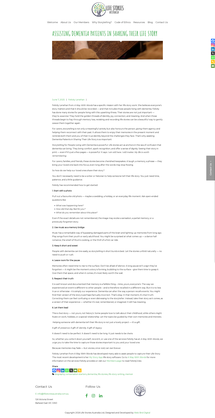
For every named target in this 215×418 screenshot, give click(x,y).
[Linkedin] (63, 370)
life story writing (116, 374)
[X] (71, 370)
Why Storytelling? (102, 22)
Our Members (81, 22)
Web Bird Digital (142, 413)
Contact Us (162, 22)
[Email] (75, 370)
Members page (114, 361)
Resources (139, 22)
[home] (107, 16)
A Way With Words (137, 357)
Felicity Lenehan (76, 100)
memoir (129, 374)
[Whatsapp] (67, 370)
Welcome (52, 22)
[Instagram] (58, 370)
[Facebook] (54, 370)
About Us (66, 22)
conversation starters (76, 374)
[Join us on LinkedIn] (100, 395)
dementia (92, 374)
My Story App (96, 357)
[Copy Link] (79, 370)
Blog (150, 22)
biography (60, 374)
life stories (103, 374)
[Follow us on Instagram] (93, 395)
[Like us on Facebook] (86, 395)
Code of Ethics (123, 22)
